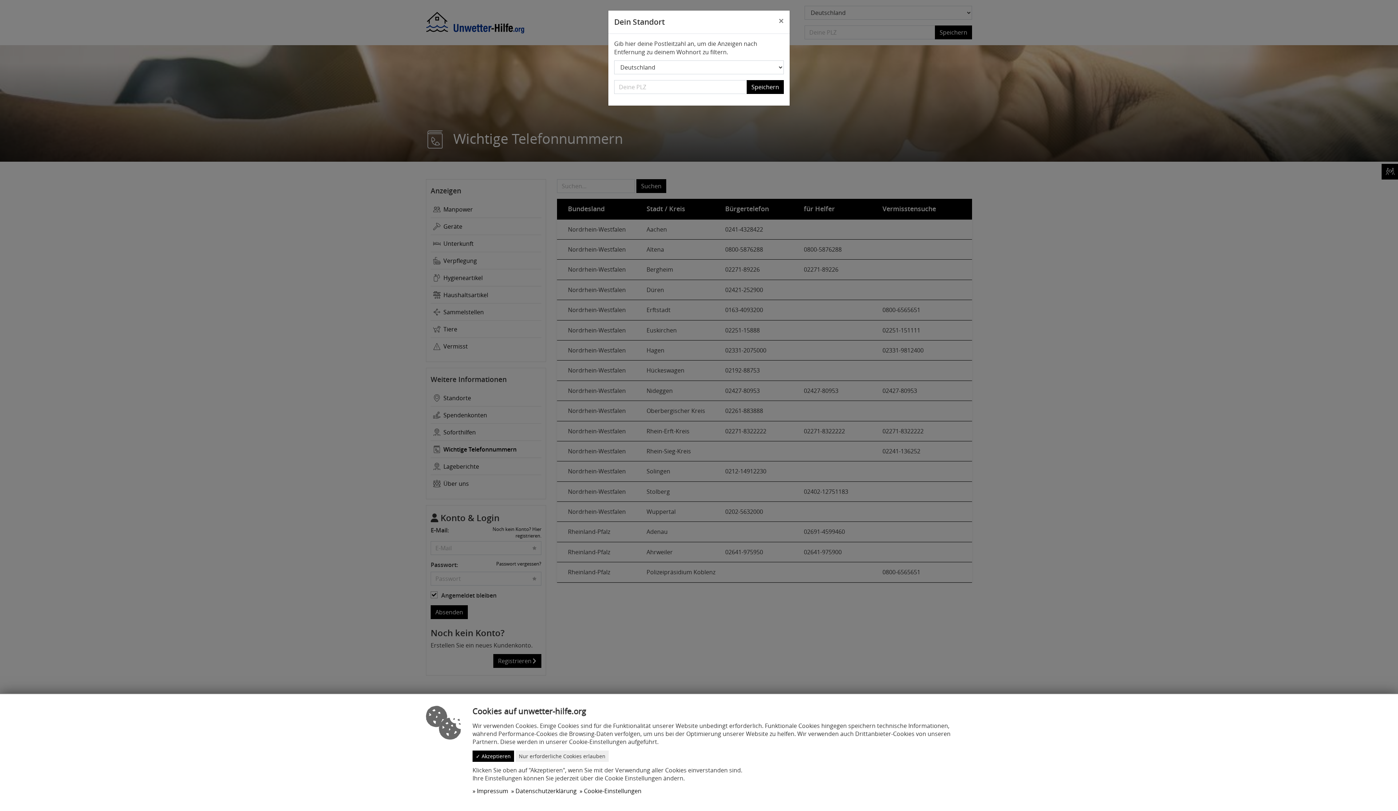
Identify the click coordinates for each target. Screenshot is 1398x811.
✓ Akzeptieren (493, 756)
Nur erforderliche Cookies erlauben (562, 756)
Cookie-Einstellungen (612, 791)
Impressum (492, 791)
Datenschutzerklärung (546, 791)
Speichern (765, 87)
